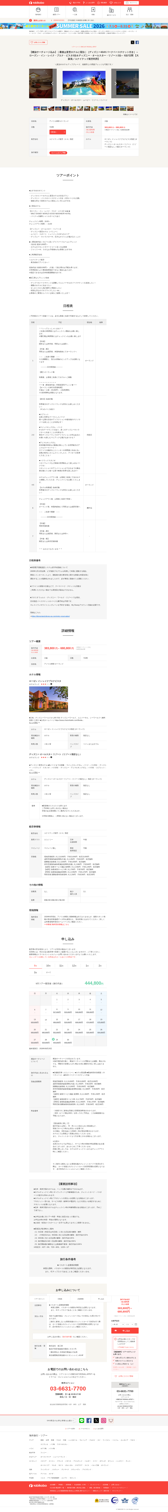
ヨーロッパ (33, 1461)
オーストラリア (46, 1457)
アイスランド (86, 1469)
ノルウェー (55, 1469)
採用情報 (68, 1484)
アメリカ (44, 1474)
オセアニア (33, 1457)
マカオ (58, 1440)
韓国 (42, 1440)
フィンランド (45, 1469)
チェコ (128, 1461)
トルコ (43, 1478)
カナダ (51, 1474)
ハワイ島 (52, 1448)
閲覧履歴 (104, 3)
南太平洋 (32, 1452)
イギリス (68, 1461)
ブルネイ (92, 1440)
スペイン (52, 1461)
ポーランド (105, 1465)
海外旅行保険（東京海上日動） (76, 1488)
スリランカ (44, 1444)
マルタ (54, 1465)
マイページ (133, 3)
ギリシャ (111, 1461)
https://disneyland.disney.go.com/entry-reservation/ (51, 616)
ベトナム (115, 1440)
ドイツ (95, 1461)
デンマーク (65, 1469)
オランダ (103, 1461)
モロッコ (73, 1478)
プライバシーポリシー (119, 1488)
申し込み (101, 1299)
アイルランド (77, 1461)
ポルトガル (69, 1465)
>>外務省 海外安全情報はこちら (56, 924)
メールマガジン (85, 1428)
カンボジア (124, 1440)
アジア (31, 1440)
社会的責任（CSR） (80, 1484)
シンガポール (72, 1440)
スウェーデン (75, 1469)
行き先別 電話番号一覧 (57, 1488)
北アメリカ (33, 1474)
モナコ (61, 1465)
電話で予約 (76, 3)
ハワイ (31, 1448)
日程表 (60, 1299)
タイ (98, 1440)
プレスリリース (95, 1484)
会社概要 (52, 1484)
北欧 (30, 1469)
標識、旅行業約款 (94, 1488)
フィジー (44, 1452)
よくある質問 (90, 3)
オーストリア (45, 1465)
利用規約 (106, 1488)
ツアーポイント (39, 1299)
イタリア (44, 1461)
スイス (87, 1465)
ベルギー (88, 1461)
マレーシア (83, 1440)
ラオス (132, 1440)
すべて (48, 972)
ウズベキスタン (62, 1444)
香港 (52, 1440)
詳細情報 (81, 1299)
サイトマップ (116, 1491)
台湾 (47, 1440)
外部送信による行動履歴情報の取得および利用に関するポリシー (70, 1491)
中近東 (31, 1478)
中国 (64, 1440)
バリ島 (52, 1444)
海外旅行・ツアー (38, 1435)
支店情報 (105, 1484)
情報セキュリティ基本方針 (101, 1491)
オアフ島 (44, 1448)
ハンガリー (120, 1461)
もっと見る (33, 723)
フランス (60, 1461)
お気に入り (117, 3)
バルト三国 (95, 1465)
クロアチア (78, 1465)
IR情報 (61, 1484)
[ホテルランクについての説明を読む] (51, 684)
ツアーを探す (71, 1428)
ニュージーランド (59, 1457)
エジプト (64, 1478)
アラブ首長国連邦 (53, 1478)
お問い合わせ (115, 1484)
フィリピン (106, 1440)
